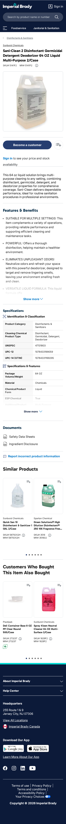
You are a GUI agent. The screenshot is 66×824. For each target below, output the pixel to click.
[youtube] (32, 768)
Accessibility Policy (31, 793)
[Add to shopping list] (28, 482)
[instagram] (14, 768)
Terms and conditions (31, 789)
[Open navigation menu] (5, 28)
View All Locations (15, 720)
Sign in (7, 158)
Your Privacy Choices (29, 796)
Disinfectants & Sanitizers (20, 38)
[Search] (56, 17)
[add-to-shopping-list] (58, 145)
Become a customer (27, 145)
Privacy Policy (41, 785)
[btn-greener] (5, 646)
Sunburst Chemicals (13, 45)
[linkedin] (23, 768)
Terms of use (20, 785)
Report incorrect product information (34, 456)
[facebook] (5, 768)
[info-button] (36, 65)
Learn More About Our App (21, 757)
